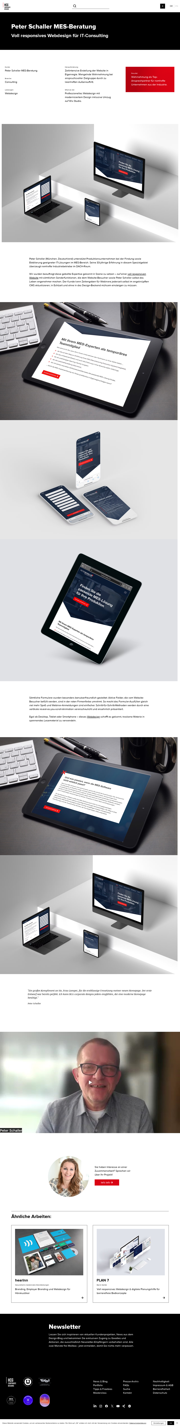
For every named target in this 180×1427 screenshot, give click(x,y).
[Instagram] (100, 1414)
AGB (170, 1393)
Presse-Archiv (131, 1390)
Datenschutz (160, 1401)
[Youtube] (118, 1414)
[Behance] (129, 1414)
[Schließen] (177, 1423)
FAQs (126, 1393)
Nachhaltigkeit (161, 1390)
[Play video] (90, 1091)
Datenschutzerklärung (137, 1423)
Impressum (159, 1393)
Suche (126, 1397)
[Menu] (163, 6)
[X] (112, 1414)
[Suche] (90, 6)
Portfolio (98, 1393)
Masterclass (100, 1401)
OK (171, 1423)
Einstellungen (159, 1423)
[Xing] (124, 1414)
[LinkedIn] (95, 1414)
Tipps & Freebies (102, 1397)
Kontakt (127, 1401)
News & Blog (100, 1390)
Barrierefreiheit (161, 1397)
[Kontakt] (82, 1306)
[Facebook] (106, 1414)
